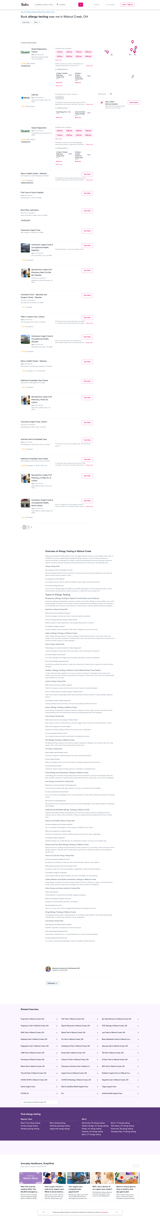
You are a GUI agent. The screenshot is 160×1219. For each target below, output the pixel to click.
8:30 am (69, 56)
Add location (133, 102)
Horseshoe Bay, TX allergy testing (123, 1131)
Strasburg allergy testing (30, 1129)
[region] (120, 68)
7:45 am (78, 52)
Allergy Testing (36, 12)
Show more (89, 65)
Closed (59, 98)
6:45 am (79, 131)
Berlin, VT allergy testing (120, 1123)
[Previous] (134, 1165)
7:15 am (59, 52)
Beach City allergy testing (30, 1123)
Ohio (43, 12)
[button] (134, 51)
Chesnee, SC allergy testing (92, 1131)
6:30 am (69, 131)
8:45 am (79, 56)
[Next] (137, 1165)
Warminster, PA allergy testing (93, 1123)
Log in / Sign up (127, 4)
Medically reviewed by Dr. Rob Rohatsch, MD (66, 968)
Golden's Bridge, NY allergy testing (95, 1126)
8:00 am (88, 52)
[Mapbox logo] (102, 94)
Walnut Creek (50, 12)
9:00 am (88, 56)
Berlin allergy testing (57, 1123)
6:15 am (59, 131)
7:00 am (88, 131)
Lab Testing (27, 12)
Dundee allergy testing (29, 1126)
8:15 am (59, 56)
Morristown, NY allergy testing (122, 1126)
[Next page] (31, 527)
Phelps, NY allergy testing (91, 1129)
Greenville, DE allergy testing (122, 1129)
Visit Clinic (87, 174)
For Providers (110, 5)
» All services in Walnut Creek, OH (34, 1102)
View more (58, 60)
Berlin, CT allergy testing (91, 1134)
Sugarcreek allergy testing (60, 1129)
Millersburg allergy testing (60, 1126)
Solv (22, 12)
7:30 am (69, 52)
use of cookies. (104, 1212)
